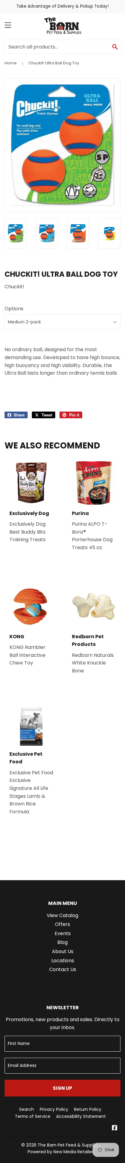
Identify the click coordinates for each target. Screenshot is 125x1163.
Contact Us (62, 969)
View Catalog (62, 915)
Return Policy (87, 1109)
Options (14, 308)
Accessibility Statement (81, 1116)
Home (11, 63)
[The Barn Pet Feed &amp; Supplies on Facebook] (114, 1128)
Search (26, 1109)
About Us (62, 951)
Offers (62, 924)
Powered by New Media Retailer (60, 1152)
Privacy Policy (54, 1109)
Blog (62, 942)
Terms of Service (32, 1116)
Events (63, 933)
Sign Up (62, 1088)
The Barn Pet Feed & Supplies (68, 1145)
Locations (62, 960)
